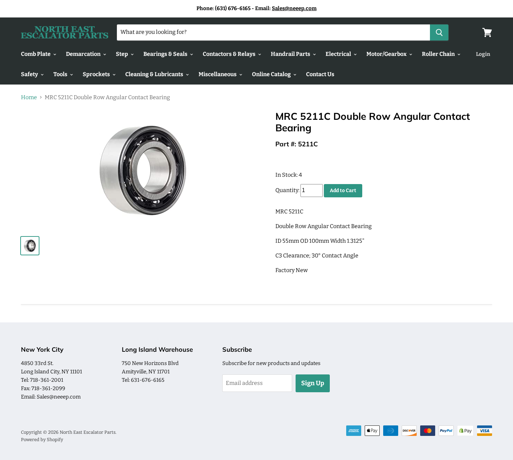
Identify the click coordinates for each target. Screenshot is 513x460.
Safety (30, 74)
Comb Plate (36, 54)
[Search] (439, 32)
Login (483, 54)
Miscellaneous (218, 74)
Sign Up (312, 383)
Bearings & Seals (165, 54)
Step (122, 54)
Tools (60, 74)
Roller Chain (439, 54)
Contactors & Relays (229, 54)
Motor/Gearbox (387, 54)
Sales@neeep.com (294, 8)
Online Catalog (272, 74)
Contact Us (320, 74)
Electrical (339, 54)
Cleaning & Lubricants (154, 74)
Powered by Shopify (42, 439)
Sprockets (97, 74)
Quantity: (287, 190)
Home (29, 97)
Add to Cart (343, 191)
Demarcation (84, 54)
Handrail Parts (291, 54)
